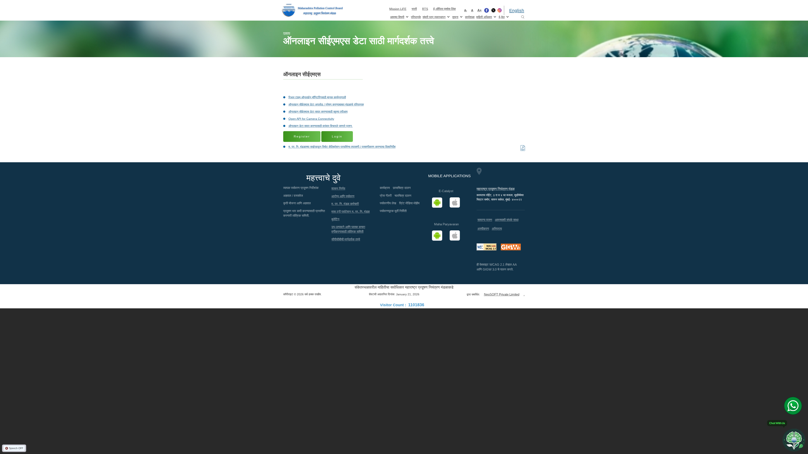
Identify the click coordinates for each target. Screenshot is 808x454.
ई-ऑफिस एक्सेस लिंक (444, 9)
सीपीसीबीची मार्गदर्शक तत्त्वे (345, 239)
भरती (414, 9)
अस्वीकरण (483, 228)
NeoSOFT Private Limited (501, 294)
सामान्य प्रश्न (484, 220)
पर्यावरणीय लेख (388, 203)
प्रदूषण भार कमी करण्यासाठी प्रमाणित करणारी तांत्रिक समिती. (304, 213)
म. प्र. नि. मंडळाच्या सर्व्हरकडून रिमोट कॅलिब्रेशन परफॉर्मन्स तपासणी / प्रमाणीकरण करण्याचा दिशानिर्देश (342, 146)
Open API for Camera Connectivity (311, 118)
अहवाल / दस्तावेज (293, 195)
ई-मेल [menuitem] (501, 17)
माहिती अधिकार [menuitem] (483, 17)
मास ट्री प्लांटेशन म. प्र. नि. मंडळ (350, 211)
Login (337, 136)
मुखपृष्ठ (286, 33)
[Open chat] (794, 440)
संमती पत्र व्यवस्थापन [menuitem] (433, 17)
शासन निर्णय (338, 188)
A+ (479, 10)
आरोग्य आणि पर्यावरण (342, 196)
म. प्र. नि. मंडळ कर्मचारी (345, 204)
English (516, 10)
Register (302, 136)
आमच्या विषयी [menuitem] (396, 17)
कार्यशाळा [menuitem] (469, 17)
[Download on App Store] (456, 202)
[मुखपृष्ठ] (312, 10)
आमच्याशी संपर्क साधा (506, 220)
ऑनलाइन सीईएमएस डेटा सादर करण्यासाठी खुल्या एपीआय (318, 111)
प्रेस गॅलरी (386, 195)
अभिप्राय (497, 228)
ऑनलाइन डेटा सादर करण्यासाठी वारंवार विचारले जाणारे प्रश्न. (320, 126)
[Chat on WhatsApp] (794, 405)
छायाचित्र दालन (402, 188)
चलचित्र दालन (403, 195)
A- (465, 10)
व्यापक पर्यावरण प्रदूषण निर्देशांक (301, 188)
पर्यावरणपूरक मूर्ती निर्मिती (393, 211)
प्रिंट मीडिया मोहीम (409, 203)
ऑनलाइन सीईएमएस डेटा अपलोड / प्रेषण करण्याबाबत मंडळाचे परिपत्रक (326, 104)
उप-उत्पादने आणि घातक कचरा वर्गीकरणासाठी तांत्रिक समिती (348, 229)
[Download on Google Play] (438, 202)
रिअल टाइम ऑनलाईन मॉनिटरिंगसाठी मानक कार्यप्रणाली (317, 97)
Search (522, 17)
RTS (425, 9)
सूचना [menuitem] (454, 17)
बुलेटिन (335, 219)
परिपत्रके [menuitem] (416, 17)
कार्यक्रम (385, 188)
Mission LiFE (397, 9)
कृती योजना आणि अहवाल (297, 203)
